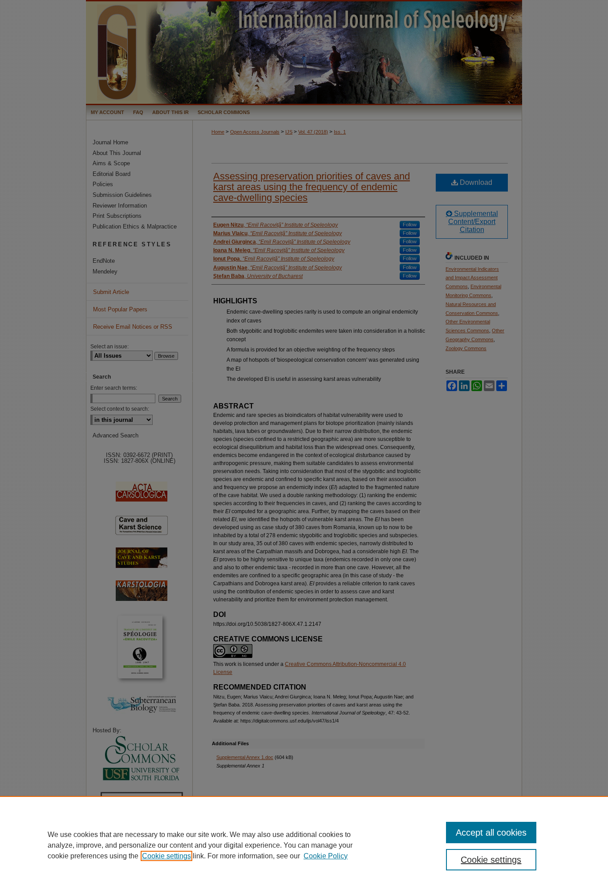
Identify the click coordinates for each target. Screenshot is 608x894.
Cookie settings (166, 856)
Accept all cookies (491, 832)
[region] (304, 845)
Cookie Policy (326, 856)
